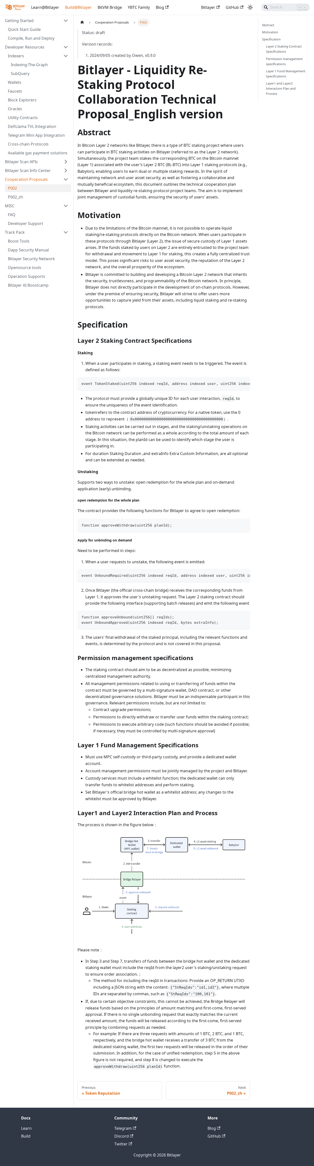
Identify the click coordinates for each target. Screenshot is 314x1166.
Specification (271, 39)
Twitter (121, 1144)
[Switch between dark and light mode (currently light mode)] (250, 7)
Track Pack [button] (15, 232)
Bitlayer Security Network (31, 258)
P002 (12, 188)
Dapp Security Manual (28, 250)
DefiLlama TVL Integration (32, 126)
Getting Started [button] (19, 20)
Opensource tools (24, 267)
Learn (26, 1128)
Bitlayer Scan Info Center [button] (28, 170)
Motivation (270, 32)
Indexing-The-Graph (29, 64)
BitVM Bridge (110, 7)
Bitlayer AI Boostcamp (28, 285)
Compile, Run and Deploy (31, 38)
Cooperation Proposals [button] (26, 179)
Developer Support (25, 223)
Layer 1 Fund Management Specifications (285, 73)
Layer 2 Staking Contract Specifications (284, 49)
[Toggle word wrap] (235, 383)
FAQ (11, 214)
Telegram (123, 1128)
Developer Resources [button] (24, 47)
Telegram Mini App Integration (36, 135)
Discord (121, 1136)
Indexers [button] (16, 56)
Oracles (15, 108)
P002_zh (15, 197)
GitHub (232, 7)
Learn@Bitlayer (45, 7)
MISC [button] (9, 206)
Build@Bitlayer (78, 7)
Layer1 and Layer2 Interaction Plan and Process (281, 88)
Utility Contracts (23, 117)
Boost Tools (18, 241)
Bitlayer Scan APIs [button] (21, 161)
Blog (160, 7)
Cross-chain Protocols (28, 144)
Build (25, 1136)
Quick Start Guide (24, 29)
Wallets (14, 82)
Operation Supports (26, 276)
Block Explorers (22, 100)
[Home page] (82, 22)
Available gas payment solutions (37, 153)
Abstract (268, 25)
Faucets (15, 91)
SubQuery (20, 73)
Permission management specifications (284, 61)
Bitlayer (208, 7)
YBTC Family (139, 7)
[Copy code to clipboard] (244, 383)
